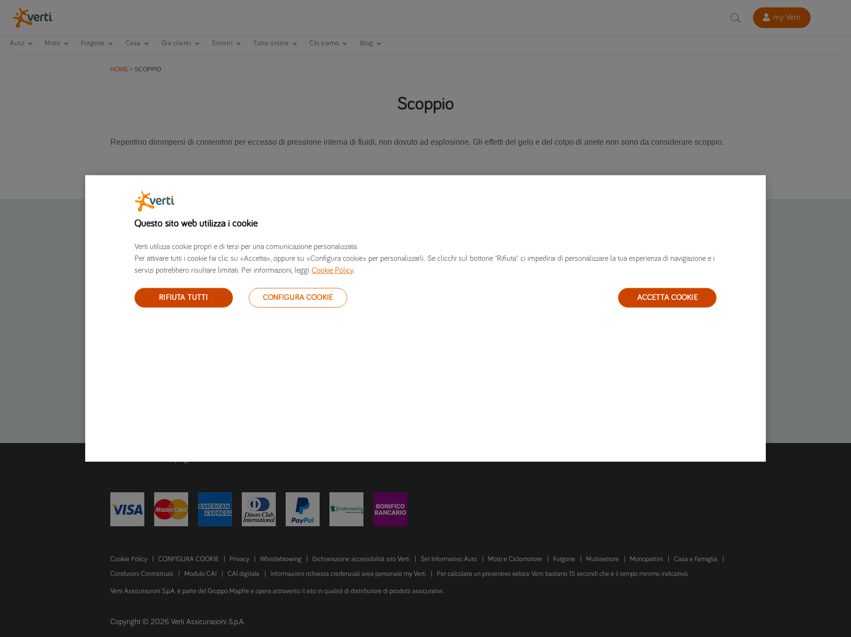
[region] (425, 318)
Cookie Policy (332, 270)
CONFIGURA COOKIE (298, 297)
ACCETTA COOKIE (667, 297)
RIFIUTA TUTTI (183, 297)
